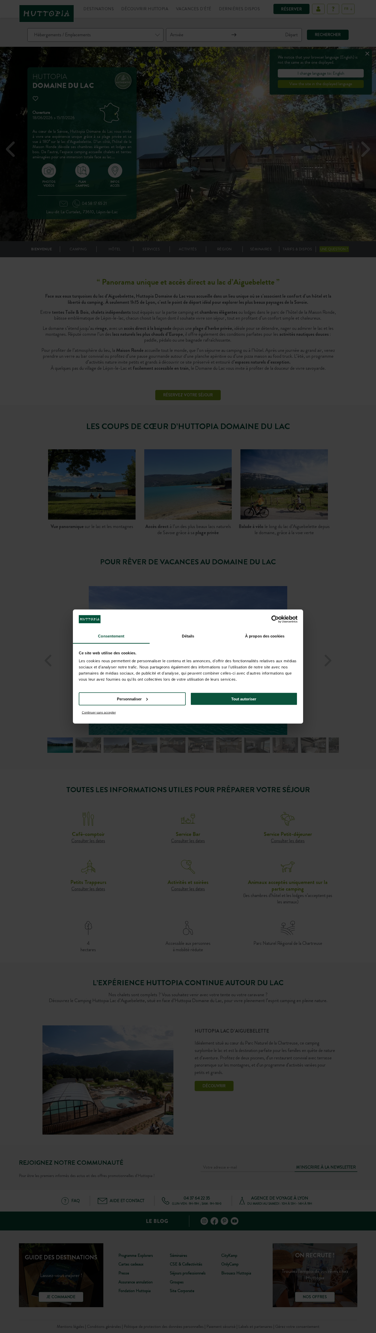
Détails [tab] (188, 636)
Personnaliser (129, 699)
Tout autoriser (243, 699)
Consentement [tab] (111, 636)
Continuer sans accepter (99, 712)
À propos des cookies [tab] (264, 636)
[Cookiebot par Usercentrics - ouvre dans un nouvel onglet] (275, 619)
